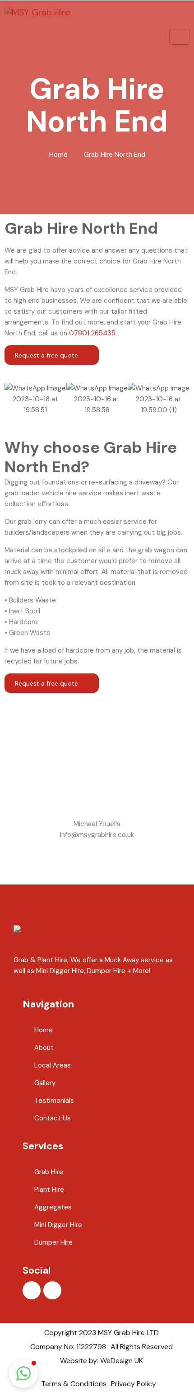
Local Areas (52, 1065)
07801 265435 (92, 333)
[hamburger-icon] (179, 37)
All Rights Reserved (142, 1346)
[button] (13, 399)
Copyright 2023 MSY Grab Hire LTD (101, 1332)
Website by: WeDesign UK (101, 1360)
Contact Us (52, 1118)
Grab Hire (48, 1171)
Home (58, 154)
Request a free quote (47, 355)
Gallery (44, 1082)
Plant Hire (49, 1189)
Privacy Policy (133, 1383)
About (44, 1047)
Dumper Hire (53, 1242)
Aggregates (53, 1207)
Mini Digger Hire (58, 1224)
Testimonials (54, 1100)
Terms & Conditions (73, 1383)
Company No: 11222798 (68, 1346)
